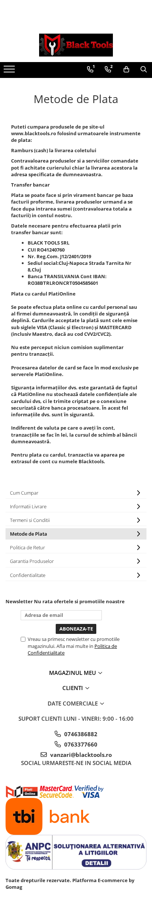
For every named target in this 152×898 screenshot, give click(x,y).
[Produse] (10, 71)
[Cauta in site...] (143, 69)
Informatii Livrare (28, 506)
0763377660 (80, 744)
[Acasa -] (76, 45)
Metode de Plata (28, 533)
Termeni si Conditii (30, 520)
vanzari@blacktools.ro (80, 754)
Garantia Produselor (32, 561)
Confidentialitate (27, 575)
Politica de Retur (27, 547)
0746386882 (80, 734)
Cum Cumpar (24, 492)
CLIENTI (73, 688)
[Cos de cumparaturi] (126, 69)
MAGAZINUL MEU (73, 672)
